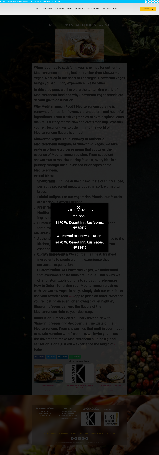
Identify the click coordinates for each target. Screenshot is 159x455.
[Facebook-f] (146, 1)
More (115, 8)
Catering (69, 8)
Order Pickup (59, 8)
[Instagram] (149, 1)
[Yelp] (151, 1)
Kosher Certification (94, 8)
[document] (79, 227)
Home (38, 8)
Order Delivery (48, 8)
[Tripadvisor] (154, 1)
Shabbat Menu (80, 8)
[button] (78, 207)
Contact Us (107, 8)
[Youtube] (157, 1)
